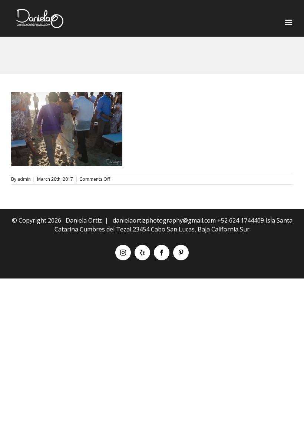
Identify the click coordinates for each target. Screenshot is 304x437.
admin (24, 179)
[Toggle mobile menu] (289, 22)
